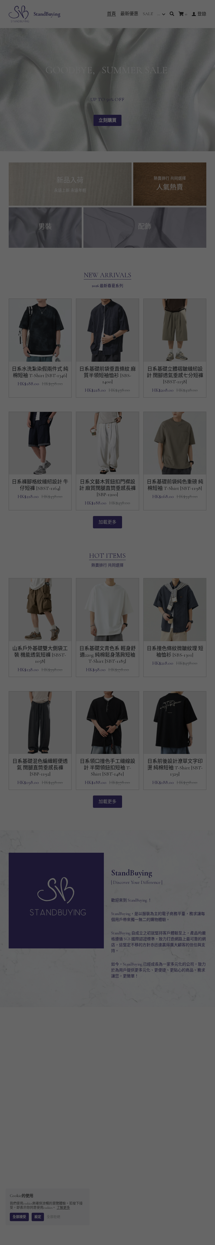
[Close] (176, 552)
